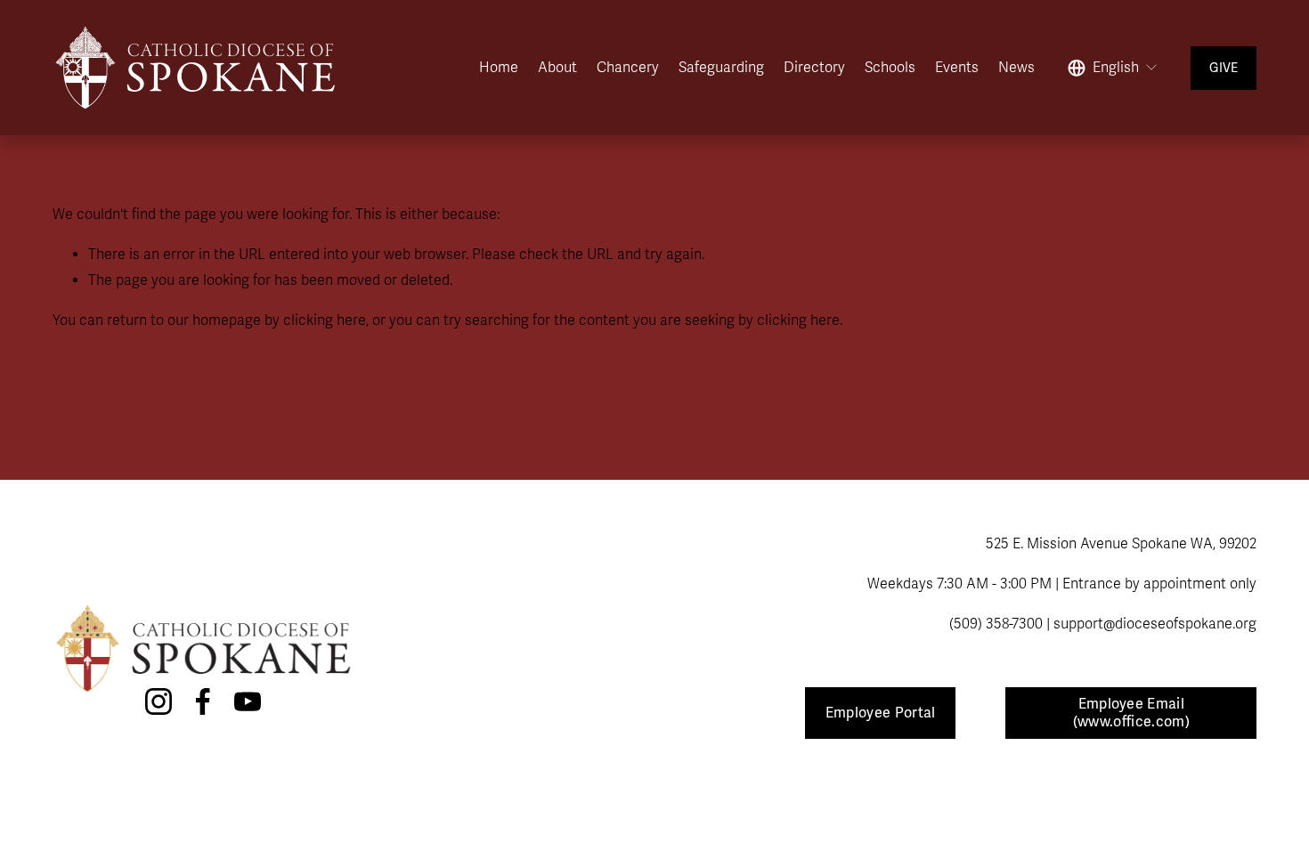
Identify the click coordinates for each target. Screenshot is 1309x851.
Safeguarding (721, 68)
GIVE (1223, 68)
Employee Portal (880, 713)
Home (498, 68)
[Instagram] (158, 701)
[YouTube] (247, 701)
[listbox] (1113, 67)
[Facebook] (203, 701)
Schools (890, 68)
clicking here (324, 320)
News (1016, 68)
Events (957, 68)
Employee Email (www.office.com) (1131, 713)
